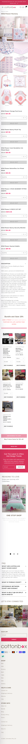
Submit (14, 639)
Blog (2, 711)
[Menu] (2, 7)
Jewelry (3, 683)
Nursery (3, 669)
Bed (2, 663)
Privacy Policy (5, 714)
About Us (3, 706)
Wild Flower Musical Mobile (10, 246)
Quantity (4, 136)
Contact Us (4, 690)
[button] (14, 263)
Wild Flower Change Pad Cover (11, 111)
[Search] (20, 7)
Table (2, 675)
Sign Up (20, 467)
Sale (2, 680)
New (2, 678)
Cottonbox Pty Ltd (11, 738)
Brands (3, 709)
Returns (3, 696)
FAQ (2, 699)
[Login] (23, 7)
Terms (3, 717)
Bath (2, 672)
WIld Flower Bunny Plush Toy (11, 129)
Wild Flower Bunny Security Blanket (13, 227)
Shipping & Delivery (6, 693)
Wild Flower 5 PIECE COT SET (11, 209)
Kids (2, 666)
